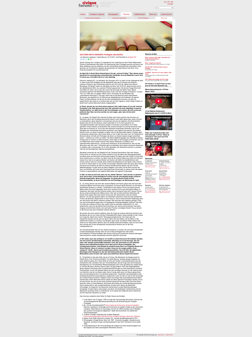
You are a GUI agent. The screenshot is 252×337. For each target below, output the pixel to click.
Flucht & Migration (143, 18)
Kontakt (170, 4)
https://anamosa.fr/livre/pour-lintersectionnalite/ (122, 305)
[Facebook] (84, 59)
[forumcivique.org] (97, 9)
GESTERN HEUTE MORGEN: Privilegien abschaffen (101, 55)
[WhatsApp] (88, 59)
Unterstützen (166, 14)
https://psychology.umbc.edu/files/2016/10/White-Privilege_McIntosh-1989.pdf (112, 316)
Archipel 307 (132, 57)
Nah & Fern (164, 18)
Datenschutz (169, 335)
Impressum (161, 335)
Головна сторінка (97, 14)
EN (172, 2)
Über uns (153, 14)
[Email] (81, 59)
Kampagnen (113, 14)
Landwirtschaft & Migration (92, 18)
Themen (126, 14)
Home (82, 14)
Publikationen (139, 14)
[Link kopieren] (91, 59)
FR (168, 2)
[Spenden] (165, 25)
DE (165, 2)
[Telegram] (86, 59)
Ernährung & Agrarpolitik (119, 18)
